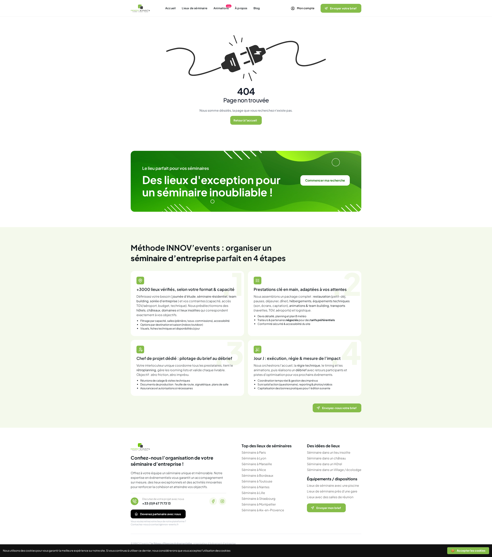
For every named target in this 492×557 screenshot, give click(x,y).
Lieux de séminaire (194, 8)
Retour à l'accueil (245, 120)
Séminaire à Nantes (255, 487)
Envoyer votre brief (343, 8)
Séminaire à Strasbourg (258, 498)
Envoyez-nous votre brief (339, 408)
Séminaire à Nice (254, 470)
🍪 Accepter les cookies (468, 550)
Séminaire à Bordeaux (257, 475)
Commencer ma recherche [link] (325, 180)
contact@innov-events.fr (165, 524)
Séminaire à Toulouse (257, 481)
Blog (256, 8)
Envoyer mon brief (328, 508)
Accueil (170, 8)
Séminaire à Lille (253, 493)
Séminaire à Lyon (254, 458)
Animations (221, 8)
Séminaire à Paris (254, 452)
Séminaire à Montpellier (259, 504)
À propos (241, 8)
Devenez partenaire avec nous (160, 514)
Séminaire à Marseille (257, 464)
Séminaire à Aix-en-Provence (263, 510)
